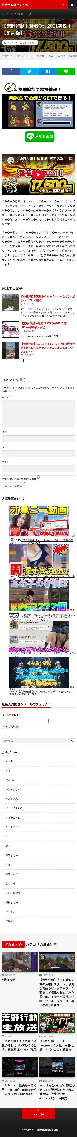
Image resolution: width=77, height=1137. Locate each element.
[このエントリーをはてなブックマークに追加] (47, 71)
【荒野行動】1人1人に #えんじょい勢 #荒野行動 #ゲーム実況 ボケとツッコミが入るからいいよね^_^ (48, 347)
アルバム (10, 779)
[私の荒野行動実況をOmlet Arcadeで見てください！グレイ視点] (10, 302)
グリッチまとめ (14, 808)
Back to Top (38, 1114)
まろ (8, 770)
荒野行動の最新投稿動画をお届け (20, 478)
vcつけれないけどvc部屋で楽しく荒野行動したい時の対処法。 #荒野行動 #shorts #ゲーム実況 (57, 1092)
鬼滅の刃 (10, 921)
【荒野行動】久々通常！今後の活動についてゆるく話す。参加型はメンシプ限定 (19, 1045)
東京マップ (12, 874)
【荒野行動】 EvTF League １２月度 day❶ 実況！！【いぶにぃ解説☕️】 (57, 1045)
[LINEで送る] (66, 71)
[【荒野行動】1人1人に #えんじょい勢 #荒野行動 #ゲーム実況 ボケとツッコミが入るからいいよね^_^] (10, 350)
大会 (8, 845)
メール (5, 447)
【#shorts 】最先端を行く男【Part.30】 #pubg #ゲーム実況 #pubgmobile (19, 1089)
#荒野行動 (8, 979)
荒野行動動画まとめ (47, 1129)
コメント (7, 396)
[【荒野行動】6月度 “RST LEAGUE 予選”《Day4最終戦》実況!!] (10, 329)
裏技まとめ (12, 902)
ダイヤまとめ (13, 817)
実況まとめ (28, 42)
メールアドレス (11, 715)
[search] (72, 740)
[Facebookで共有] (11, 71)
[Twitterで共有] (29, 71)
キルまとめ (12, 798)
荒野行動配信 (13, 893)
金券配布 (10, 911)
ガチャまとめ (13, 789)
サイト (5, 462)
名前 (4, 432)
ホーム (5, 14)
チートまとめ (13, 826)
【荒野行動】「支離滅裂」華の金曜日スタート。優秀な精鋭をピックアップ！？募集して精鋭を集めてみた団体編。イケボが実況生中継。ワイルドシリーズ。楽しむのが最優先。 (56, 992)
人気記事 (18, 14)
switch (9, 761)
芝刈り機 (10, 883)
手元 (8, 864)
